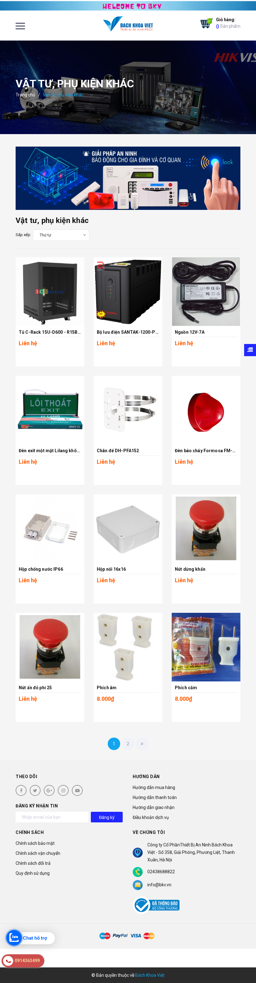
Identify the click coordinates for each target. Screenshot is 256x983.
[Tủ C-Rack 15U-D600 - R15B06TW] (50, 291)
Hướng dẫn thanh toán (155, 797)
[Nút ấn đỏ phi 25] (50, 647)
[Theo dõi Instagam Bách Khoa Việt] (63, 790)
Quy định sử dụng (33, 873)
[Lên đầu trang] (240, 963)
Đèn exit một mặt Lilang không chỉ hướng (61, 450)
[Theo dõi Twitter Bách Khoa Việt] (35, 790)
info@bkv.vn (159, 884)
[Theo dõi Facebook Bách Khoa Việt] (21, 790)
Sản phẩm (228, 23)
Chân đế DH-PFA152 (118, 450)
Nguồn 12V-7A (189, 332)
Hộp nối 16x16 (111, 569)
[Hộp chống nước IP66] (50, 528)
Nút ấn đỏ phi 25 (35, 687)
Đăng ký (107, 817)
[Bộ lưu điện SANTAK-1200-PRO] (128, 291)
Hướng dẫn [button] (146, 776)
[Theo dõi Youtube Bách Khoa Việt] (77, 790)
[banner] (128, 5)
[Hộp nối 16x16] (128, 528)
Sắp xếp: (23, 234)
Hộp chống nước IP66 (41, 569)
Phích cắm (186, 687)
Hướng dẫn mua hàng (154, 787)
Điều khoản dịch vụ (151, 817)
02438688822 (161, 871)
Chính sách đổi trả (33, 863)
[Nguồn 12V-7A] (206, 291)
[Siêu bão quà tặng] (128, 178)
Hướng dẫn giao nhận (154, 807)
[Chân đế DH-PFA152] (128, 410)
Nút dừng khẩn (190, 569)
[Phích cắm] (206, 647)
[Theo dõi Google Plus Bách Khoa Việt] (49, 790)
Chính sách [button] (30, 832)
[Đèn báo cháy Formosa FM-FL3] (206, 410)
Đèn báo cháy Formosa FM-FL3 (207, 450)
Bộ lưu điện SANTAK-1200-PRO (129, 332)
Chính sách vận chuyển (38, 853)
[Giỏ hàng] (205, 23)
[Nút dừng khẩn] (206, 528)
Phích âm (106, 687)
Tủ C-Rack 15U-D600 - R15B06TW (54, 332)
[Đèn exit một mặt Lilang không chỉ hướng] (50, 410)
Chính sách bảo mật (35, 843)
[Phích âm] (128, 647)
